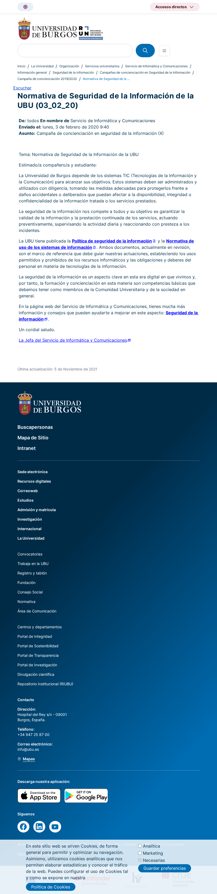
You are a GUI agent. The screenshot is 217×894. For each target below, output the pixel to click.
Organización (69, 66)
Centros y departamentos (39, 627)
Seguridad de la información (73, 72)
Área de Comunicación (36, 611)
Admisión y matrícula (36, 509)
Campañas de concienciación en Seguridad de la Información (145, 72)
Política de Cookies (50, 887)
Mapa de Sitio (32, 437)
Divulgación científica (35, 674)
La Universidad (42, 66)
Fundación (26, 582)
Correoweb (27, 490)
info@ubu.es (28, 749)
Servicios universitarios (102, 66)
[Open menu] (164, 50)
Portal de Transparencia (38, 655)
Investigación (29, 519)
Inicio (21, 66)
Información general (32, 72)
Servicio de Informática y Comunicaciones (156, 66)
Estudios (25, 500)
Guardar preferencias (164, 868)
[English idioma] (25, 7)
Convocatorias (29, 554)
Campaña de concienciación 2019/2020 (47, 79)
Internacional (29, 528)
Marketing (153, 853)
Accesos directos (171, 6)
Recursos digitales (34, 481)
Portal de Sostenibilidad (37, 646)
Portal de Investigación (37, 665)
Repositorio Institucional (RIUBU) (45, 684)
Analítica (151, 846)
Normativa (26, 601)
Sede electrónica (32, 471)
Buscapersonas (35, 427)
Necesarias (154, 860)
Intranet (26, 448)
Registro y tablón (32, 573)
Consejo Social (30, 592)
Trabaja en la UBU (32, 563)
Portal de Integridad (34, 636)
